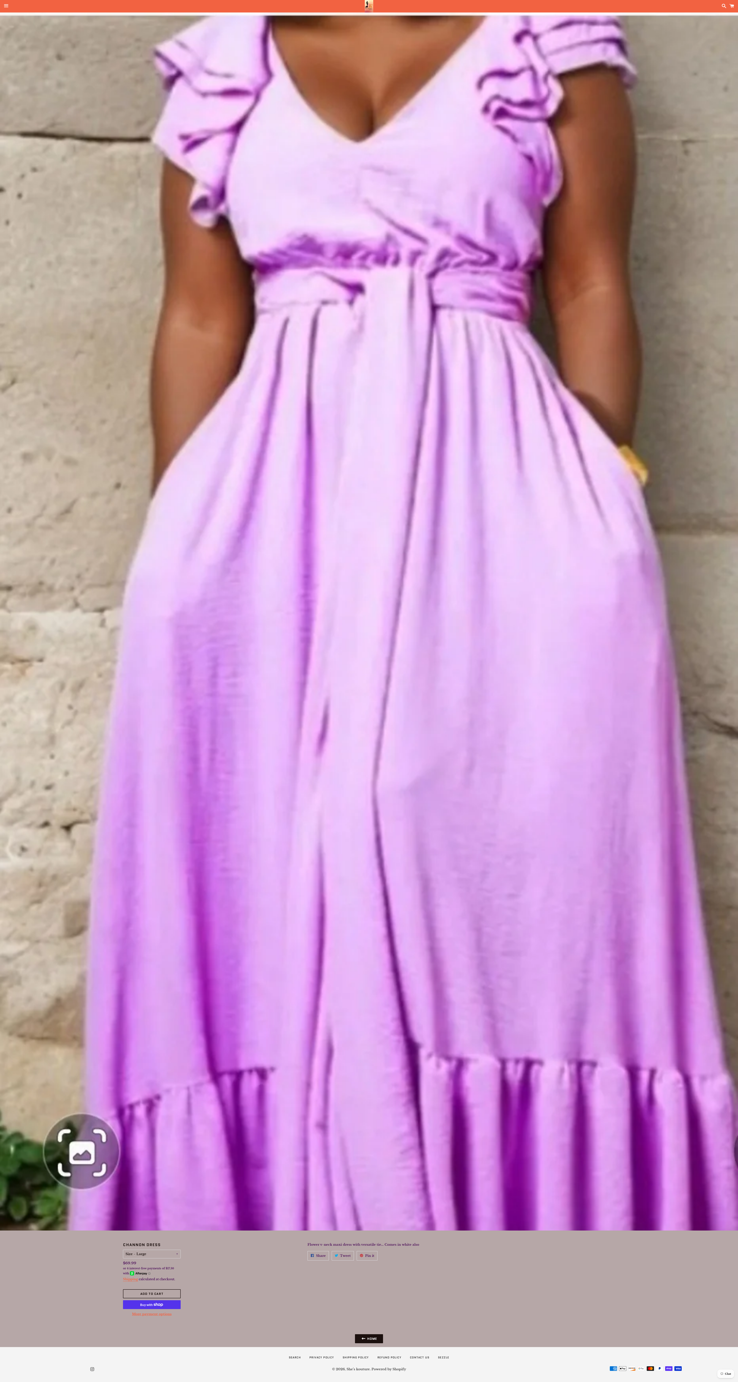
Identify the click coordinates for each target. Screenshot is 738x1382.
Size (129, 1254)
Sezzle (443, 1357)
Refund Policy (389, 1357)
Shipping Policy (356, 1357)
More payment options (152, 1314)
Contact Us (419, 1357)
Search (295, 1357)
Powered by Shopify (388, 1369)
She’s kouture (358, 1369)
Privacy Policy (321, 1357)
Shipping (130, 1279)
